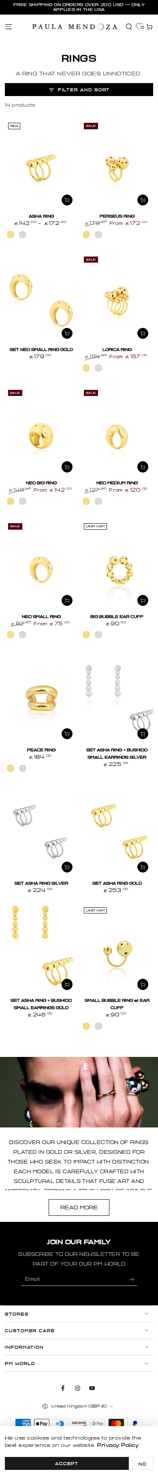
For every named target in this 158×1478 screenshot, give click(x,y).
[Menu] (8, 26)
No (143, 1464)
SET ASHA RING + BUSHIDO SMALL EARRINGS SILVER (116, 753)
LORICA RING (117, 350)
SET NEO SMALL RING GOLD (41, 350)
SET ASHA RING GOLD (117, 883)
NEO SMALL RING (41, 617)
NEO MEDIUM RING (117, 483)
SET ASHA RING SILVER (41, 883)
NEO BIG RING (41, 483)
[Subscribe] (133, 1279)
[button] (128, 26)
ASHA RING (41, 216)
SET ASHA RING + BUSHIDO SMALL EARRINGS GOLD (41, 1004)
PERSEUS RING (117, 216)
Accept (67, 1463)
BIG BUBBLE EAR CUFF (116, 617)
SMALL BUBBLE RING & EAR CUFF (117, 1004)
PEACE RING (41, 750)
